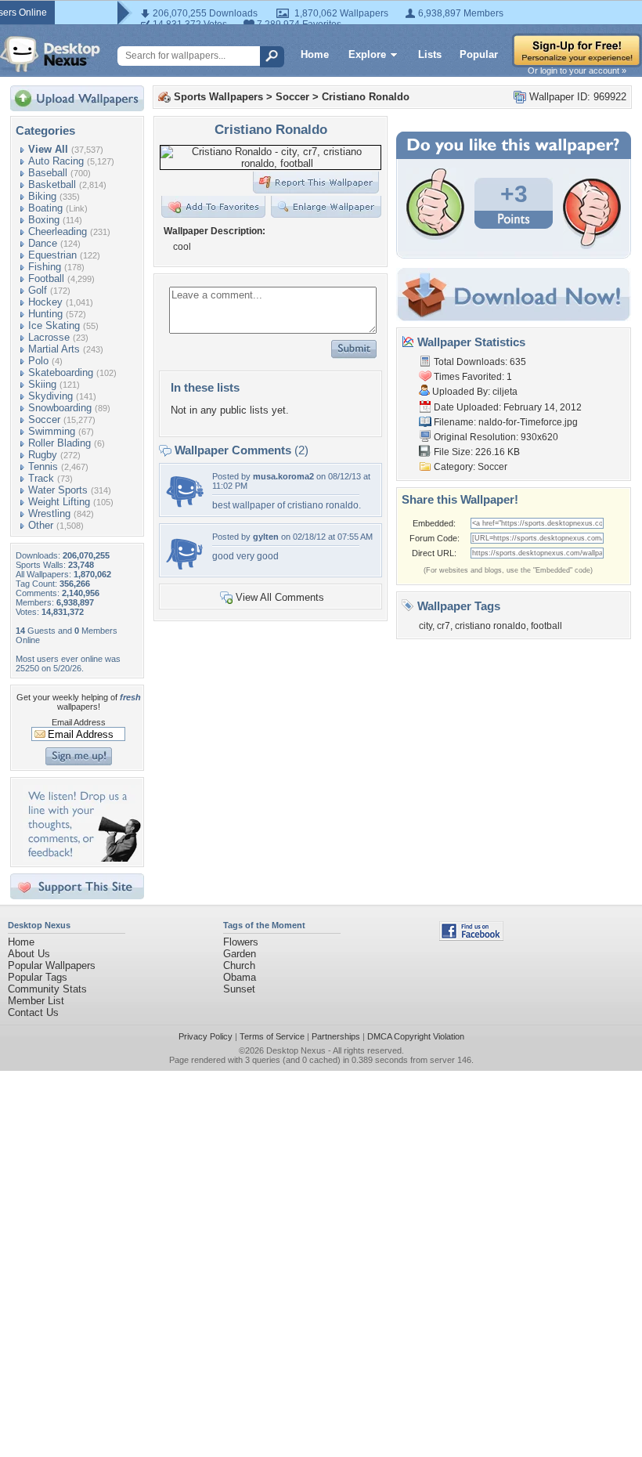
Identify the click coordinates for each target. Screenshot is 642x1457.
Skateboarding (60, 372)
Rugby (42, 455)
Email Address (79, 722)
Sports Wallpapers (218, 97)
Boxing (44, 220)
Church (239, 965)
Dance (42, 243)
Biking (42, 196)
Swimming (51, 431)
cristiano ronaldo (490, 625)
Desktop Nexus (296, 1050)
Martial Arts (54, 349)
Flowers (240, 942)
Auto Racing (56, 161)
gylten (266, 536)
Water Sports (58, 490)
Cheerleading (57, 231)
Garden (239, 954)
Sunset (239, 989)
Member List (36, 1001)
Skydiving (50, 396)
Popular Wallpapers (52, 965)
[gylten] (184, 567)
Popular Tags (37, 977)
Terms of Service (272, 1036)
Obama (239, 977)
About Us (29, 954)
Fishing (44, 267)
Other (40, 525)
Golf (37, 290)
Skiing (42, 384)
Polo (38, 361)
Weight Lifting (59, 502)
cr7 (443, 625)
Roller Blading (59, 443)
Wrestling (49, 513)
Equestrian (52, 255)
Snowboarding (60, 408)
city (425, 625)
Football (46, 278)
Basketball (52, 184)
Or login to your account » (577, 70)
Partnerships (336, 1036)
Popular (479, 54)
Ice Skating (54, 325)
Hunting (45, 314)
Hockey (45, 302)
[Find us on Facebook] (471, 937)
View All (48, 149)
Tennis (43, 466)
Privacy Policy (206, 1036)
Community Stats (47, 989)
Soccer (44, 419)
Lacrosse (49, 337)
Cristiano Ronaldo (365, 97)
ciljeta (505, 391)
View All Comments (280, 597)
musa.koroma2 (283, 476)
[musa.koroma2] (184, 507)
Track (41, 478)
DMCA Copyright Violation (415, 1036)
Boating (45, 208)
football (546, 625)
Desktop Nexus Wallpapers (50, 54)
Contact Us (33, 1012)
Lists (430, 54)
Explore (367, 54)
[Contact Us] (82, 858)
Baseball (47, 173)
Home (315, 54)
